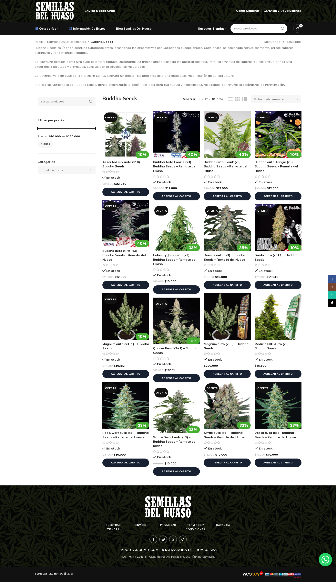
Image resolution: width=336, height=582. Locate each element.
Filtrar (45, 144)
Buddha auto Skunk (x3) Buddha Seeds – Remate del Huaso (225, 166)
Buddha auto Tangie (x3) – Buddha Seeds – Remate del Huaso (276, 166)
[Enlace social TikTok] (183, 539)
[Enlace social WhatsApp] (173, 539)
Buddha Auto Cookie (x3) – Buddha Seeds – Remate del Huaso (174, 166)
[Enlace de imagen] (168, 507)
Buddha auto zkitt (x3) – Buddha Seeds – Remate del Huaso (124, 255)
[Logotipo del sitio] (55, 10)
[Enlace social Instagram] (163, 539)
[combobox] (67, 170)
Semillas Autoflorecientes (66, 42)
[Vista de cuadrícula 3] (237, 99)
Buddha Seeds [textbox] (52, 170)
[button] (125, 192)
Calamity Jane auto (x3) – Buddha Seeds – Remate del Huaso (174, 259)
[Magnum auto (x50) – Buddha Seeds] (227, 316)
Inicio (39, 42)
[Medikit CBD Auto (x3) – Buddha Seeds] (278, 316)
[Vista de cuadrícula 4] (244, 99)
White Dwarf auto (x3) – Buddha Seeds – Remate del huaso (174, 441)
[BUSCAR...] (91, 101)
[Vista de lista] (230, 99)
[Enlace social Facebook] (153, 539)
